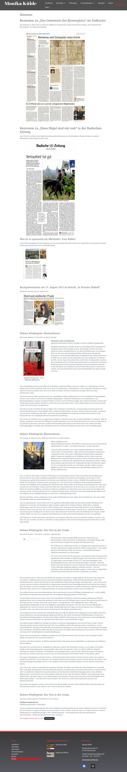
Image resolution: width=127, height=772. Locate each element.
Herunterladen (49, 718)
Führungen (73, 3)
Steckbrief (48, 3)
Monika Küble (21, 3)
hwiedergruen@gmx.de (95, 754)
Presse (119, 3)
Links (47, 7)
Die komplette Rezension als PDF (31, 718)
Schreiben (59, 3)
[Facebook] (84, 766)
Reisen (110, 3)
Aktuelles (101, 3)
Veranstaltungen (86, 3)
